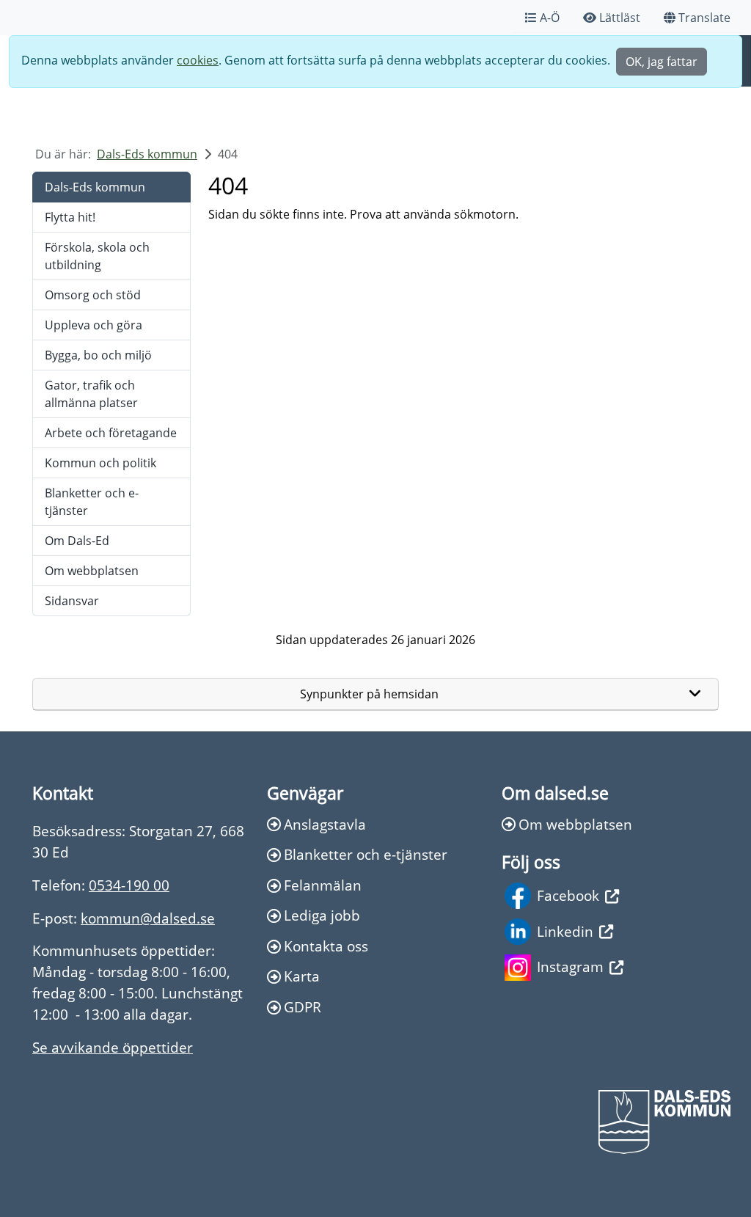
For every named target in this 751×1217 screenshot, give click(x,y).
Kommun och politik (100, 463)
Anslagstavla (325, 824)
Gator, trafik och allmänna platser (91, 394)
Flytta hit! (70, 217)
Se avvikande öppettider (112, 1047)
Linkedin (565, 931)
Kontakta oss (326, 946)
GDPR (302, 1007)
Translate (704, 18)
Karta (302, 976)
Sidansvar (72, 601)
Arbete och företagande (111, 433)
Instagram (570, 966)
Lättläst (619, 18)
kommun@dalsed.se (148, 918)
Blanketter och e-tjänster (92, 502)
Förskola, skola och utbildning (97, 256)
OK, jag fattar (661, 62)
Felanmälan (323, 885)
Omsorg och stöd (93, 295)
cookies (198, 60)
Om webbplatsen (92, 571)
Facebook (568, 895)
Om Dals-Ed (77, 541)
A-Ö (550, 18)
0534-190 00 (129, 885)
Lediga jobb (322, 915)
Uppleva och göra (93, 325)
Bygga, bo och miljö (98, 355)
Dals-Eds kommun (147, 154)
